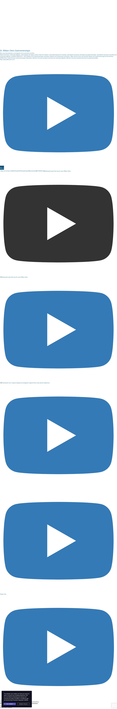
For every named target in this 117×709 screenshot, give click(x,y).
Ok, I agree (10, 704)
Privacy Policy (23, 704)
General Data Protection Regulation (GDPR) (17, 700)
